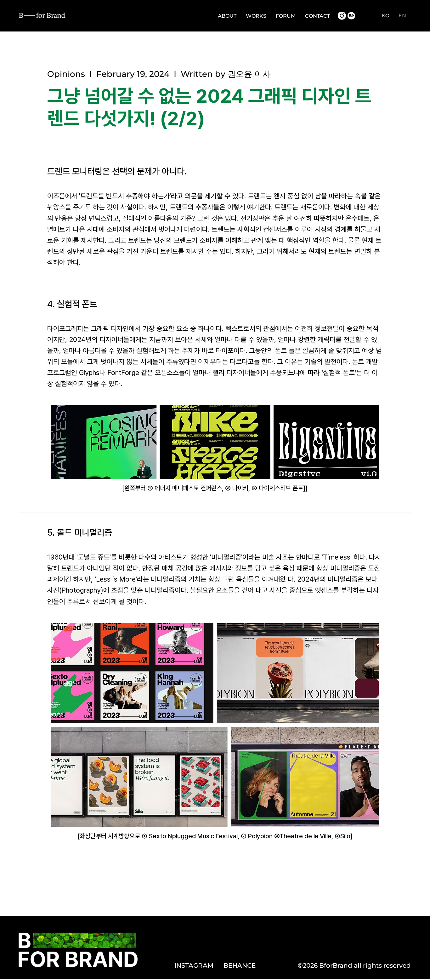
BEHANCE (239, 965)
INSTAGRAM (193, 965)
